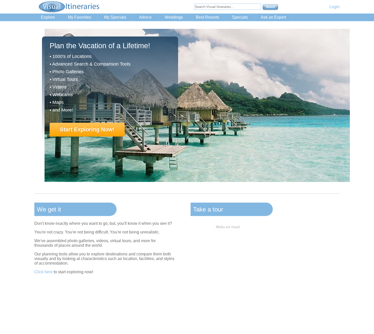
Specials (240, 17)
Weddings (174, 17)
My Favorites (79, 17)
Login (334, 7)
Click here (43, 272)
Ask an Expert (273, 17)
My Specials (115, 17)
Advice (145, 17)
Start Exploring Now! (87, 129)
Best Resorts (207, 17)
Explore (48, 17)
